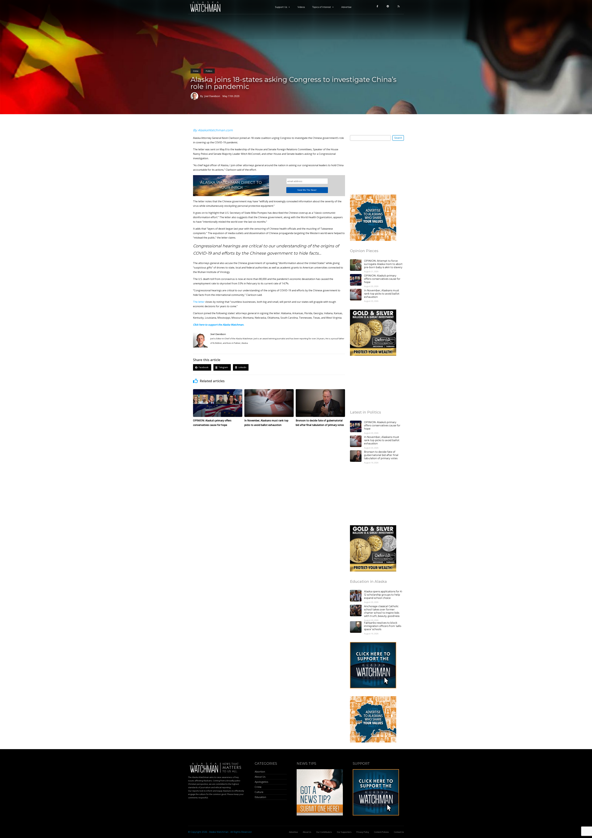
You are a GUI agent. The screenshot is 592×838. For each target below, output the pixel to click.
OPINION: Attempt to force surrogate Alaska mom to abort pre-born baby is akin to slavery (383, 264)
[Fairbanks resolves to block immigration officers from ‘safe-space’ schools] (356, 627)
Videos (301, 7)
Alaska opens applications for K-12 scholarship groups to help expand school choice (383, 594)
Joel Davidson (218, 334)
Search (398, 138)
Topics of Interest (321, 7)
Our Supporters (344, 832)
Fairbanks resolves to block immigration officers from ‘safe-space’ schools (383, 626)
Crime (195, 71)
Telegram (223, 367)
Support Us (281, 7)
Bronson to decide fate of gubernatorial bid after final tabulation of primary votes (381, 455)
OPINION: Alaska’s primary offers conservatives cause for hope (382, 279)
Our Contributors (324, 832)
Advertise (346, 7)
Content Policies (381, 832)
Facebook (203, 367)
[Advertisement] (373, 167)
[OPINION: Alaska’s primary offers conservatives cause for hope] (356, 280)
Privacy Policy (362, 832)
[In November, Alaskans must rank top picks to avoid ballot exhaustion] (356, 295)
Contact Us (399, 832)
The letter (199, 302)
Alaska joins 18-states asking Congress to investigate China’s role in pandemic (294, 83)
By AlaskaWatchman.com (213, 130)
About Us (307, 832)
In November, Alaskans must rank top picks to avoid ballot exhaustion (381, 293)
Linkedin (241, 367)
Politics (209, 71)
